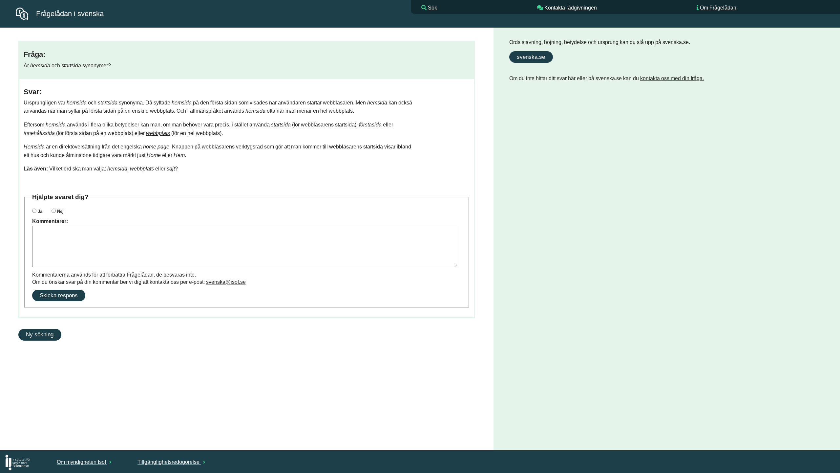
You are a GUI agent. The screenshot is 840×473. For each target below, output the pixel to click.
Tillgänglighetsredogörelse (169, 462)
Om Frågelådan (718, 8)
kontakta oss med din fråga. (672, 78)
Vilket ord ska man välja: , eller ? (113, 168)
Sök (432, 8)
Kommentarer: (50, 221)
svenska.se (531, 57)
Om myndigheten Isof (82, 462)
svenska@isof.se (226, 282)
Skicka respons (59, 295)
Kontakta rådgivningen (570, 8)
